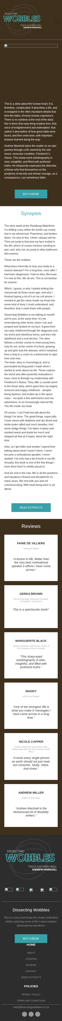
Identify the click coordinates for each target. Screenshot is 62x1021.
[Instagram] (31, 1014)
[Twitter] (37, 1014)
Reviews (31, 965)
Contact (31, 971)
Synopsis (31, 959)
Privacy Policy (31, 994)
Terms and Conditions (31, 1000)
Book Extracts (31, 977)
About (31, 952)
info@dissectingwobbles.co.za (31, 1007)
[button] (57, 21)
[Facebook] (24, 1014)
